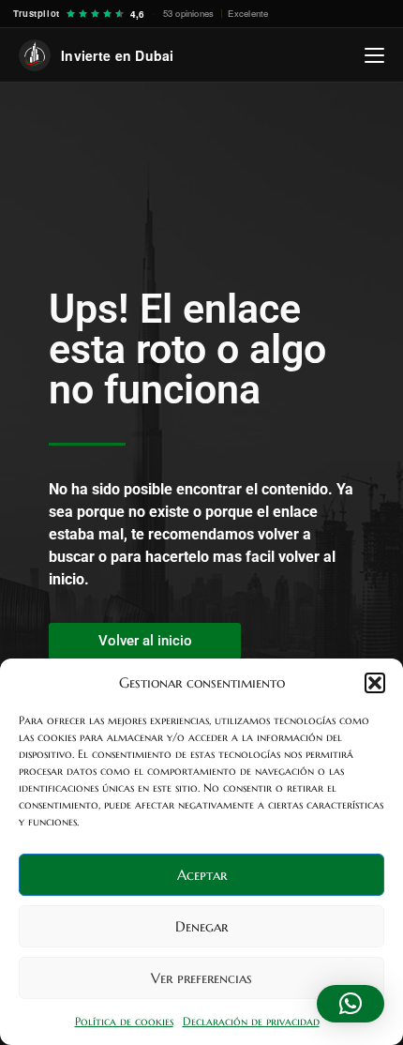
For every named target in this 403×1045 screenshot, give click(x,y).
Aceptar (202, 875)
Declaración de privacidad (251, 1021)
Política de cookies (124, 1021)
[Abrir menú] (374, 55)
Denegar (201, 926)
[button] (375, 683)
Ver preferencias (201, 978)
